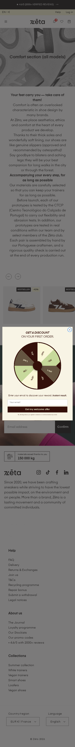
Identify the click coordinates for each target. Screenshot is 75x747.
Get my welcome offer (37, 409)
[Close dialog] (70, 330)
